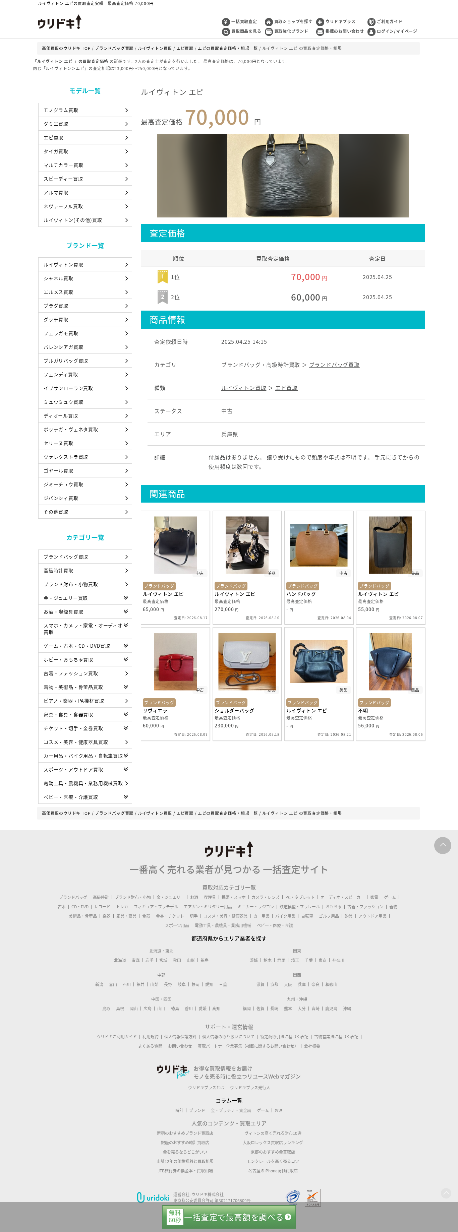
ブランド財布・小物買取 (71, 584)
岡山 (134, 1009)
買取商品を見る (246, 31)
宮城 (163, 960)
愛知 (209, 984)
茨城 (254, 960)
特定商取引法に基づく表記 (284, 1037)
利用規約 (150, 1037)
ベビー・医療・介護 (275, 925)
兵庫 (302, 984)
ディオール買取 (61, 415)
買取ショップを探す (293, 21)
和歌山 (331, 984)
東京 (323, 960)
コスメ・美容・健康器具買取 (76, 741)
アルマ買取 (56, 192)
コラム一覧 (229, 1100)
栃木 (268, 960)
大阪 (288, 984)
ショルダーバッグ (234, 710)
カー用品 (261, 916)
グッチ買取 (56, 319)
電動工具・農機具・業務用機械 (223, 925)
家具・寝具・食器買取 (68, 714)
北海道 (120, 960)
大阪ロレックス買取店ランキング (273, 1143)
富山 (113, 984)
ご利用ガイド (390, 21)
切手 (194, 916)
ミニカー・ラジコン (256, 907)
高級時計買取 (58, 570)
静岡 (195, 984)
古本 (62, 907)
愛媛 (202, 1009)
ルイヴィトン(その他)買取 (73, 219)
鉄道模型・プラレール (300, 907)
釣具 (349, 916)
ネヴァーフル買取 (63, 206)
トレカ (122, 907)
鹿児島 (331, 1009)
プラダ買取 (56, 305)
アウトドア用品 (372, 916)
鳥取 (106, 1009)
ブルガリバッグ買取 (66, 360)
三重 (223, 984)
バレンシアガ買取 (63, 346)
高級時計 (101, 897)
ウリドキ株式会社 (207, 1194)
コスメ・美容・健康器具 (226, 916)
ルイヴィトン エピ (163, 593)
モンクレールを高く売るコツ (273, 1161)
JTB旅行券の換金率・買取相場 (185, 1171)
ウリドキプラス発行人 (250, 1088)
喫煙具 (210, 897)
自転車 (307, 916)
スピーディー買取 (63, 178)
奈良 (315, 984)
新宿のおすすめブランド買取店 (185, 1133)
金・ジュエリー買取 (66, 597)
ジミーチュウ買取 (63, 484)
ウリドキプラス (341, 21)
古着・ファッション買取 (71, 673)
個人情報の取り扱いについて (228, 1037)
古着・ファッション (365, 907)
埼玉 (295, 960)
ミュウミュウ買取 (63, 401)
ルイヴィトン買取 (63, 264)
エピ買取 (53, 137)
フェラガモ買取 (61, 333)
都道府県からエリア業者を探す (229, 938)
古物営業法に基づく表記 (336, 1037)
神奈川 (338, 960)
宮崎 (315, 1009)
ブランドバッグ (73, 897)
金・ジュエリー (170, 897)
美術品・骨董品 (83, 916)
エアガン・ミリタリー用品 (208, 907)
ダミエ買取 (56, 123)
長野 (168, 984)
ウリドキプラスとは (206, 1088)
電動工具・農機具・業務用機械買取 (83, 783)
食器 (146, 916)
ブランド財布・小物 (133, 897)
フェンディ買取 (61, 374)
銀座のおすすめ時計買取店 (185, 1143)
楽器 (107, 916)
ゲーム (390, 897)
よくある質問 (150, 1046)
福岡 (247, 1009)
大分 (302, 1009)
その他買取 (56, 511)
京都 (274, 984)
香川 (189, 1009)
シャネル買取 (58, 278)
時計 (179, 1110)
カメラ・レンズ (265, 897)
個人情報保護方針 (180, 1037)
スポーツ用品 (177, 925)
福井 (140, 984)
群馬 (281, 960)
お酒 (194, 897)
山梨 (154, 984)
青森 (136, 960)
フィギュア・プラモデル (156, 907)
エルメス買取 (58, 291)
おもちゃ (334, 907)
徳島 (175, 1009)
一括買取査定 (244, 21)
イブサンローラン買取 (68, 388)
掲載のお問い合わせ (345, 31)
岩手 (150, 960)
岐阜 (182, 984)
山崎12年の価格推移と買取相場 (185, 1161)
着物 (393, 907)
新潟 (99, 984)
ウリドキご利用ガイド (117, 1037)
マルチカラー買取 (63, 164)
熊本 (288, 1009)
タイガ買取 (56, 151)
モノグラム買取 (61, 110)
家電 (374, 897)
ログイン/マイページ (397, 31)
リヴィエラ (155, 710)
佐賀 (260, 1009)
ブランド (197, 1110)
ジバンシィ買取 (61, 498)
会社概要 (312, 1046)
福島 (205, 960)
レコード (102, 907)
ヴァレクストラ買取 (66, 456)
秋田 (177, 960)
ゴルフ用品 (329, 916)
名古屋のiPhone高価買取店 (273, 1171)
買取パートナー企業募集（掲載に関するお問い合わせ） (248, 1046)
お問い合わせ (180, 1046)
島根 (120, 1009)
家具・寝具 (126, 916)
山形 (191, 960)
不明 (363, 710)
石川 (127, 984)
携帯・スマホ (234, 897)
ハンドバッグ (301, 593)
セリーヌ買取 (58, 443)
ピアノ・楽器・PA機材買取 (74, 700)
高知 (216, 1009)
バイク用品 (285, 916)
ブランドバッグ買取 (66, 556)
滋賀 (260, 984)
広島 (148, 1009)
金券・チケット (170, 916)
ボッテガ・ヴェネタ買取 (71, 429)
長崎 (274, 1009)
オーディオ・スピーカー (342, 897)
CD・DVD (80, 907)
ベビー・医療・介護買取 (71, 796)
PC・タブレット (300, 897)
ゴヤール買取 (58, 470)
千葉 (309, 960)
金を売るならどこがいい (185, 1152)
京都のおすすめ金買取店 (273, 1152)
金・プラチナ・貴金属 (231, 1110)
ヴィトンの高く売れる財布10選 (272, 1133)
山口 (161, 1009)
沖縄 (347, 1009)
